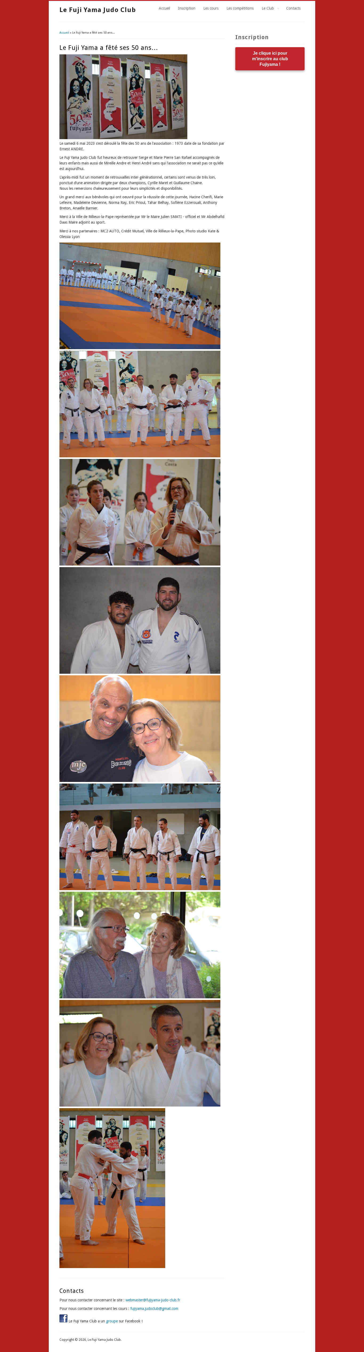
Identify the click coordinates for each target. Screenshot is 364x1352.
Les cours (211, 8)
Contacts (293, 8)
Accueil (164, 8)
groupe (112, 1321)
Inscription (186, 8)
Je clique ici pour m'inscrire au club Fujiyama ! (270, 59)
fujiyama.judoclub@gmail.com (154, 1308)
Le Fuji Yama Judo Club (97, 10)
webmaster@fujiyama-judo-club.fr (153, 1300)
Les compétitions (240, 8)
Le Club (266, 9)
